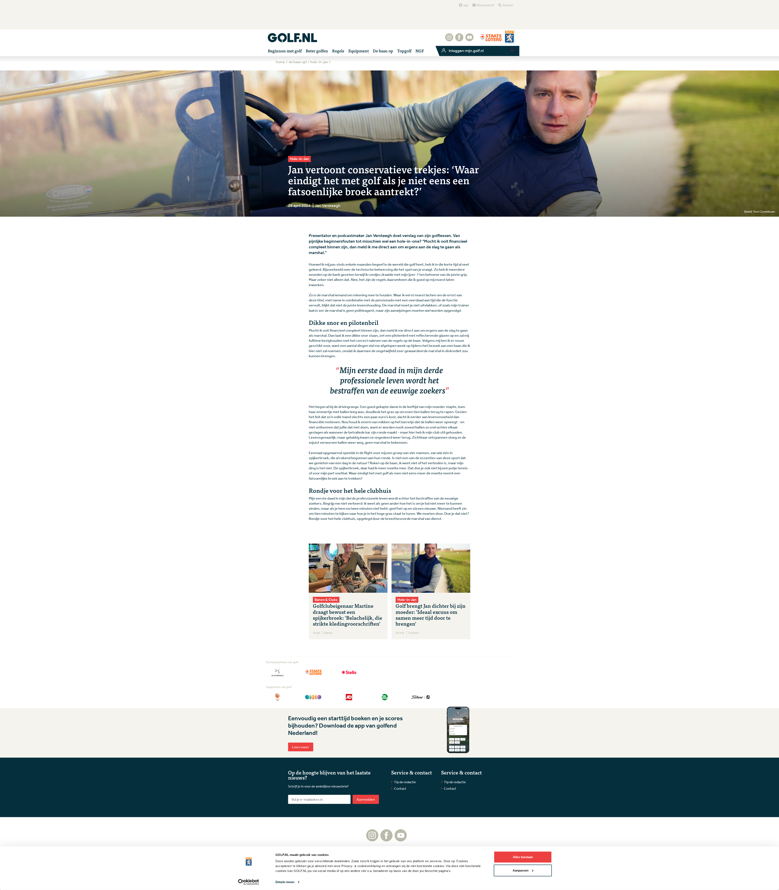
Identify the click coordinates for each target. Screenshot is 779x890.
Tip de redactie (405, 782)
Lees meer (300, 747)
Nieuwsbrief (485, 5)
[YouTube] (469, 39)
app (465, 5)
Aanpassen (520, 870)
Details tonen (284, 882)
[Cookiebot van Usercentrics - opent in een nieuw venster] (248, 882)
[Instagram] (449, 39)
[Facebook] (459, 39)
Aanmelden (366, 799)
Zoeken (507, 5)
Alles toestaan (523, 857)
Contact (400, 788)
